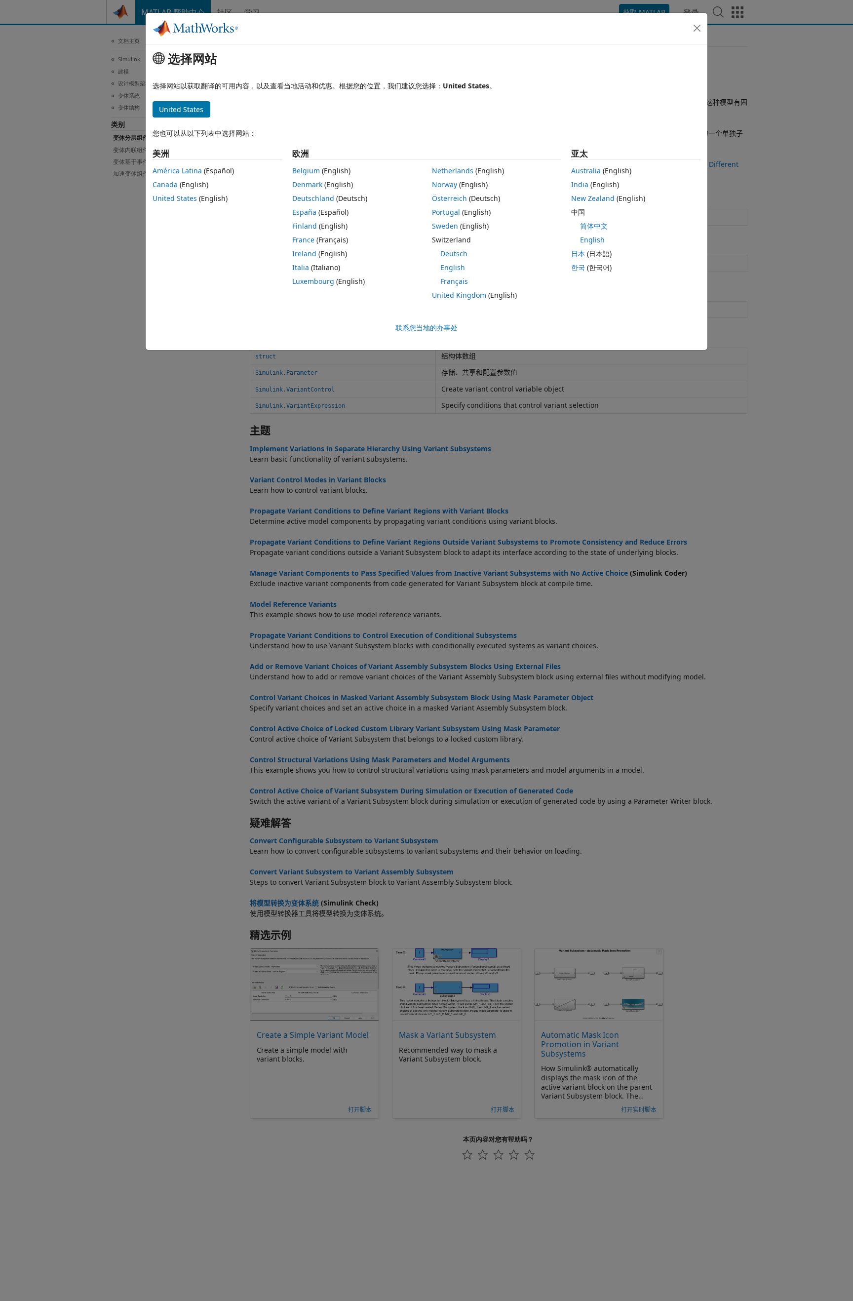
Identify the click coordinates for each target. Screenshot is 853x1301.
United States (175, 198)
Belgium (306, 170)
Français (454, 281)
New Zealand (593, 198)
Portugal (446, 212)
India (579, 184)
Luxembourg (313, 281)
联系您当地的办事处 (426, 327)
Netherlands (452, 170)
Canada (165, 184)
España (304, 212)
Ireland (304, 253)
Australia (586, 170)
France (303, 239)
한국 (578, 267)
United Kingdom (459, 295)
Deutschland (313, 198)
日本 (578, 253)
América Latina (177, 170)
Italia (300, 267)
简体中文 (594, 226)
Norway (444, 184)
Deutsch (453, 253)
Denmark (307, 184)
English (452, 267)
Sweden (445, 226)
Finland (304, 226)
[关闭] (697, 28)
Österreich (449, 198)
